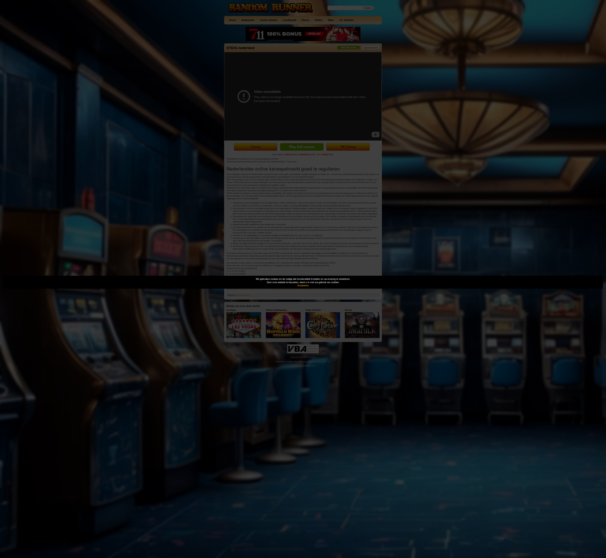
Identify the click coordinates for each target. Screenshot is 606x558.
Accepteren (303, 285)
